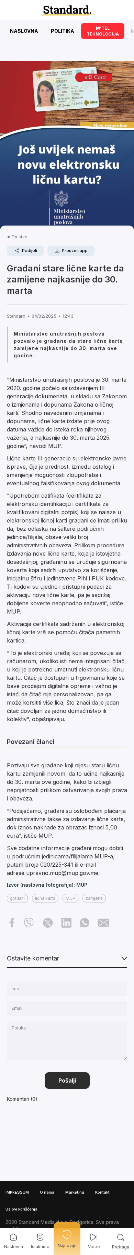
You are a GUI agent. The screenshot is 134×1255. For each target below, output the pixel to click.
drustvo (19, 236)
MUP (70, 898)
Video (94, 1246)
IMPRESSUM (17, 1192)
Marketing (74, 1192)
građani (17, 898)
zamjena (94, 898)
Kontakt (102, 1192)
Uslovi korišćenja (21, 1209)
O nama (47, 1192)
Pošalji (67, 1080)
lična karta (45, 898)
